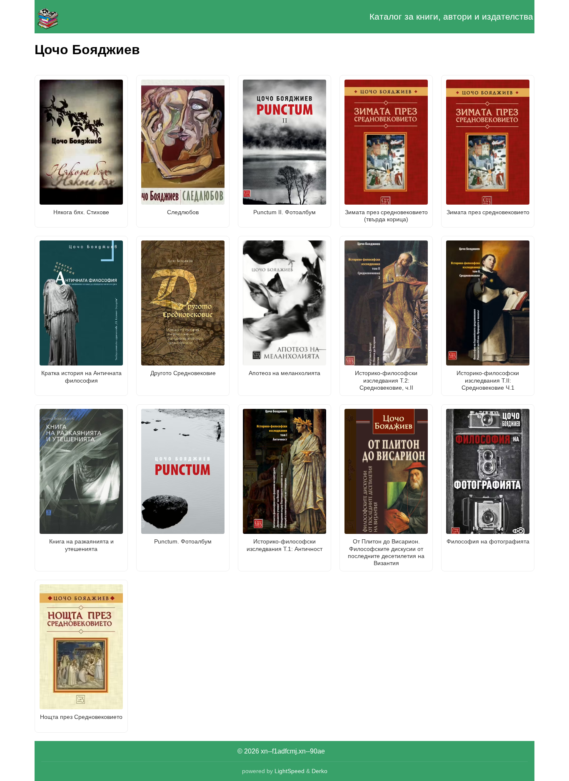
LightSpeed (289, 771)
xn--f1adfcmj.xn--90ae (293, 751)
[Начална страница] (76, 16)
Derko (319, 771)
